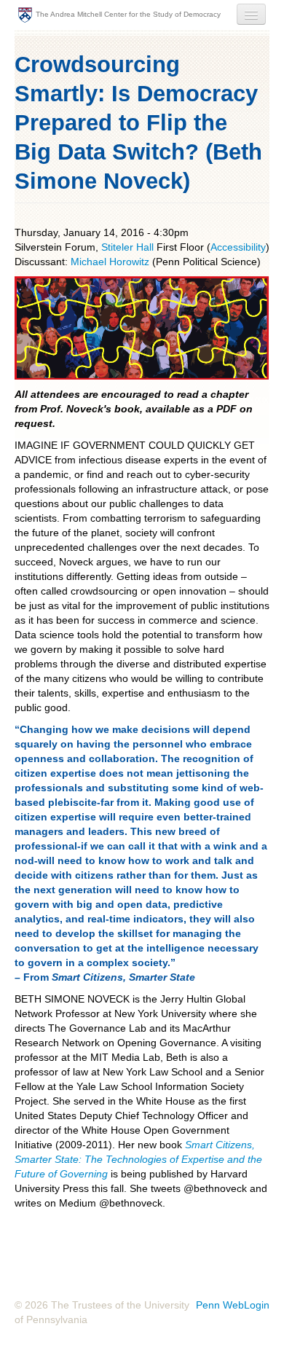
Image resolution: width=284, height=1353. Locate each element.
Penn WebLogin (232, 1305)
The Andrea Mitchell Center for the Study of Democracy (128, 14)
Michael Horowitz (111, 261)
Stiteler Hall (127, 247)
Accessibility (238, 247)
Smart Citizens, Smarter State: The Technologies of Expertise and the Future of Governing (138, 1159)
